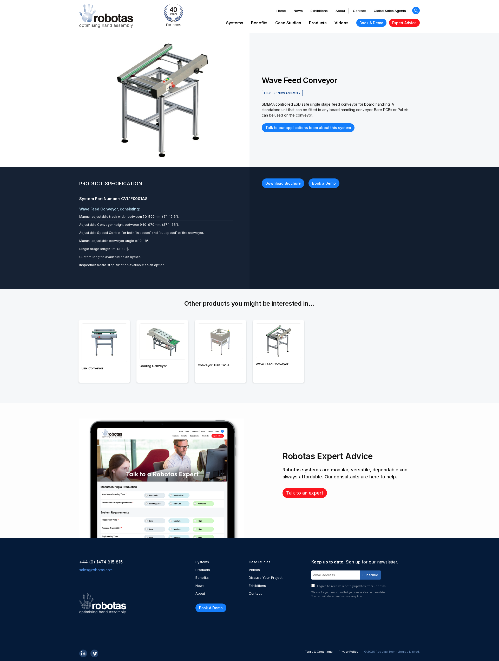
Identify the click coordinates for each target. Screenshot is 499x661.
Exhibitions (319, 11)
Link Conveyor (92, 368)
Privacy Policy (348, 651)
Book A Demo (371, 23)
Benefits (259, 22)
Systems (234, 22)
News (298, 11)
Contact (359, 11)
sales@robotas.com (96, 570)
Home (281, 11)
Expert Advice (404, 23)
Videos (341, 22)
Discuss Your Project (266, 577)
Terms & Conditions (319, 651)
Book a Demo (324, 183)
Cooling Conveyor (153, 366)
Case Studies (288, 22)
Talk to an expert (304, 493)
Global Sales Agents (390, 11)
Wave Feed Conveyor (272, 364)
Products (318, 22)
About (340, 11)
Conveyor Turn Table (213, 365)
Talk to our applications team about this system (308, 127)
